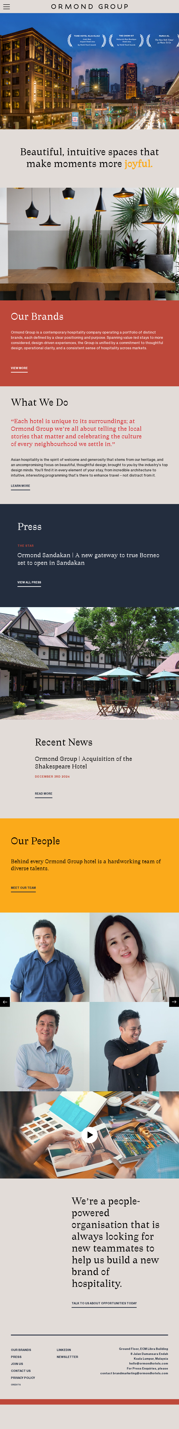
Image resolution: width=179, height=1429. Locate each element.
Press (16, 1357)
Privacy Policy (23, 1378)
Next (174, 1002)
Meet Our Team (23, 887)
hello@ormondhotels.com (148, 1363)
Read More (43, 793)
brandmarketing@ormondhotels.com (140, 1373)
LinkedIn (64, 1350)
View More (19, 368)
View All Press (29, 582)
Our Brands (21, 1350)
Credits (16, 1384)
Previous (5, 1002)
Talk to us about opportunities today (104, 1303)
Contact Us (21, 1371)
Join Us (17, 1364)
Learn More (20, 485)
